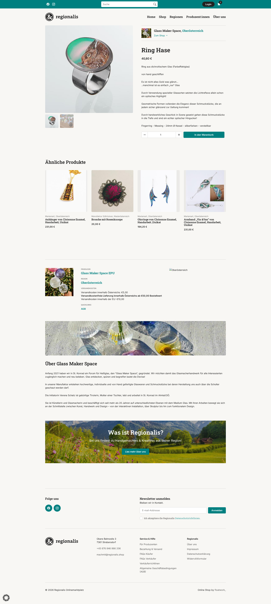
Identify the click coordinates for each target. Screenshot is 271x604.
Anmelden (216, 510)
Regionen (176, 17)
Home (151, 17)
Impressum (193, 549)
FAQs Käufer (146, 553)
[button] (6, 598)
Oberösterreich (192, 31)
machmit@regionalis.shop (110, 554)
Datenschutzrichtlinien (187, 518)
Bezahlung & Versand (151, 549)
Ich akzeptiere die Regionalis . (172, 518)
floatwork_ (220, 590)
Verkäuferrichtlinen (150, 563)
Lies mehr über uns (135, 451)
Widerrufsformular (196, 558)
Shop (162, 17)
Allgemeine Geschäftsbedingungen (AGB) (158, 570)
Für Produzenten (148, 544)
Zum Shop (160, 35)
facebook (48, 4)
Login (208, 4)
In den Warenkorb (204, 134)
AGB (83, 308)
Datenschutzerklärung (198, 553)
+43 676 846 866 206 (109, 548)
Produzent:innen (198, 17)
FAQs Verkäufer (148, 558)
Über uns (219, 17)
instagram (53, 4)
